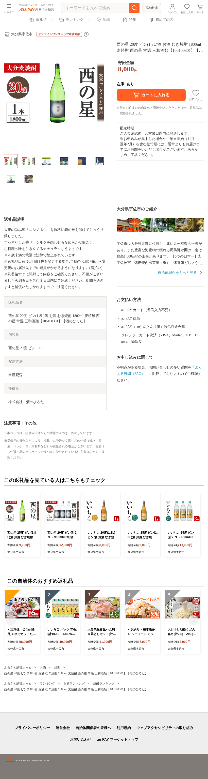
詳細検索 (152, 8)
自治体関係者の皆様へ (93, 728)
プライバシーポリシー (32, 728)
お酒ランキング (74, 683)
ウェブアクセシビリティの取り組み (164, 728)
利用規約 (124, 728)
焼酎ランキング (103, 683)
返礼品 (41, 20)
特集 (132, 20)
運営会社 (63, 728)
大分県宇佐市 (21, 34)
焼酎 (57, 667)
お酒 (43, 667)
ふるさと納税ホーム (17, 667)
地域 (106, 20)
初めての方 (164, 20)
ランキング (74, 20)
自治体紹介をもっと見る (177, 273)
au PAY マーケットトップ (117, 739)
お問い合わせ (80, 739)
